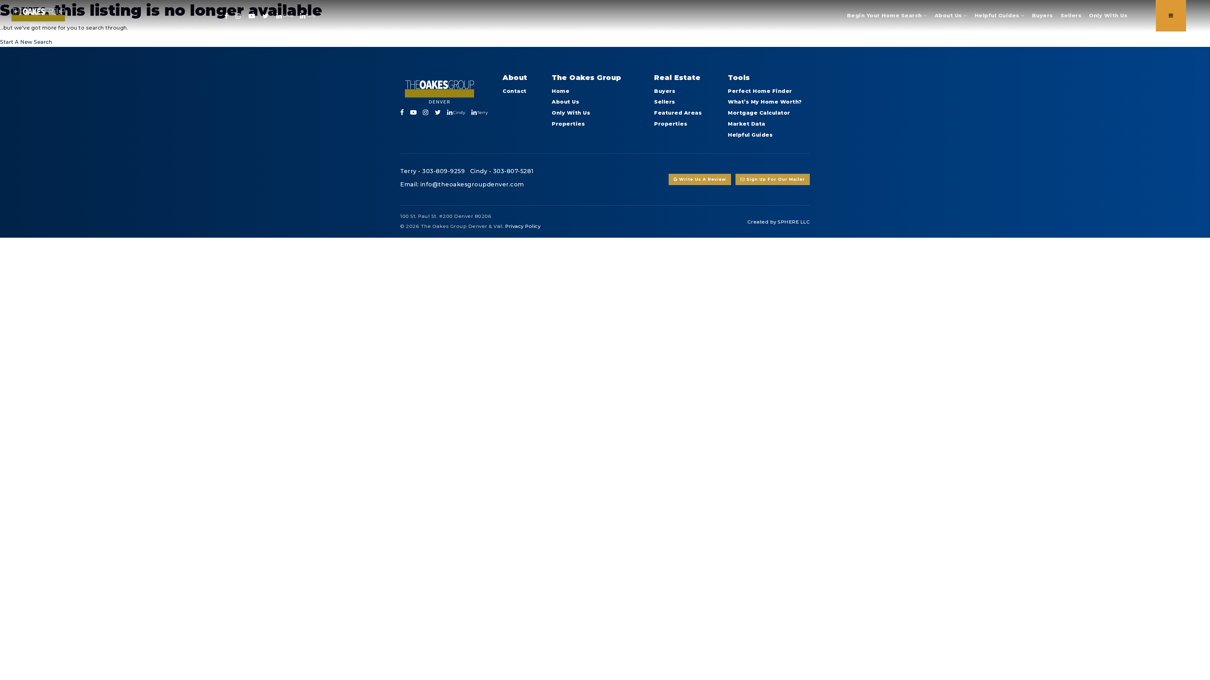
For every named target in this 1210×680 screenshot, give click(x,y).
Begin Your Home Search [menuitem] (885, 16)
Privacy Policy (522, 226)
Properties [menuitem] (568, 124)
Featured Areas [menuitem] (678, 113)
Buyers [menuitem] (1042, 16)
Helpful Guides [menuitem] (998, 16)
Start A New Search (26, 42)
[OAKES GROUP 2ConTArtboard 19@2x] (38, 15)
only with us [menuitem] (571, 113)
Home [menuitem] (560, 91)
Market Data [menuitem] (746, 124)
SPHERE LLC (794, 222)
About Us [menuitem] (949, 16)
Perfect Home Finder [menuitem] (760, 91)
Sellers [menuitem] (1071, 16)
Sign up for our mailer (775, 179)
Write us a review (701, 179)
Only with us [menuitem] (1108, 16)
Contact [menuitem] (515, 91)
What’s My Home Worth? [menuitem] (765, 102)
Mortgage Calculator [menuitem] (759, 113)
